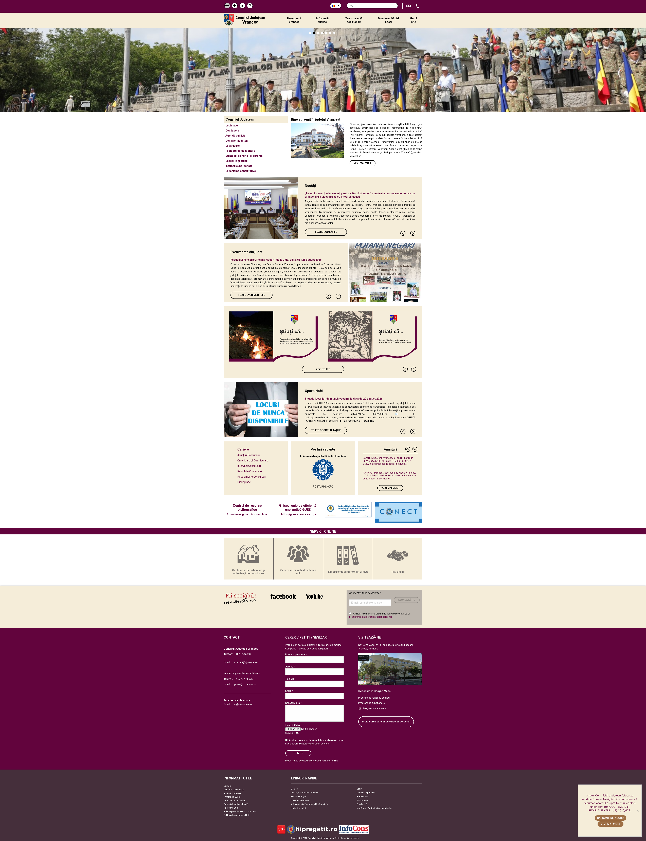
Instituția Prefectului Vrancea (304, 792)
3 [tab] (318, 33)
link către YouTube (314, 598)
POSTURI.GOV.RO (323, 486)
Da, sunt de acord (610, 817)
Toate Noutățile (326, 232)
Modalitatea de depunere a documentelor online (311, 760)
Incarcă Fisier (292, 725)
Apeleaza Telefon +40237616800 (418, 6)
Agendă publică (235, 135)
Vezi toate (323, 369)
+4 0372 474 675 (243, 679)
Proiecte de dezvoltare (240, 150)
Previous (403, 233)
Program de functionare (371, 703)
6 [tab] (330, 33)
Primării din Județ (232, 797)
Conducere (232, 130)
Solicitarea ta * (293, 702)
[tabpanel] (323, 70)
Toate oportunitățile (326, 430)
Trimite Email (409, 6)
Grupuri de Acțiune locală (236, 804)
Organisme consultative (240, 171)
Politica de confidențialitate (237, 815)
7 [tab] (334, 33)
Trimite (298, 753)
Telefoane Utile (231, 808)
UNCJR (294, 789)
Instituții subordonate (239, 165)
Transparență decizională (354, 20)
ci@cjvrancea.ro (243, 704)
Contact (227, 786)
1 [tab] (310, 33)
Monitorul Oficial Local (388, 20)
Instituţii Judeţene (232, 793)
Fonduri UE (362, 804)
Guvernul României (300, 800)
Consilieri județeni (236, 140)
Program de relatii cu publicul (374, 697)
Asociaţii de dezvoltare (235, 800)
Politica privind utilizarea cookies (240, 811)
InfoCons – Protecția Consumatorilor (374, 808)
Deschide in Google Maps (374, 691)
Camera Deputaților (366, 792)
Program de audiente (374, 708)
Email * (289, 690)
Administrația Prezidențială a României (309, 804)
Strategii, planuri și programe (244, 155)
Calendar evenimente (234, 789)
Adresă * (290, 666)
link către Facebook (283, 598)
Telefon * (290, 678)
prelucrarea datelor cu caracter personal (370, 616)
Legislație (231, 125)
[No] (637, 810)
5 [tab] (326, 33)
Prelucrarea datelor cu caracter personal (386, 721)
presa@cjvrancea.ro (245, 684)
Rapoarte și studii (236, 160)
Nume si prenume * (296, 654)
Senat (359, 789)
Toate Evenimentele (251, 295)
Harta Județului (298, 808)
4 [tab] (322, 33)
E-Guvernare (362, 796)
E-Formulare (362, 800)
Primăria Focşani (299, 796)
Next (413, 233)
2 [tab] (314, 33)
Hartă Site (413, 20)
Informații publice (322, 20)
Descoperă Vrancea (294, 20)
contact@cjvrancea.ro (246, 662)
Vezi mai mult (362, 163)
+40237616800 (242, 654)
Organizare (232, 145)
